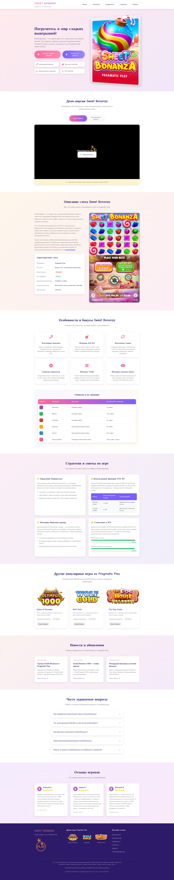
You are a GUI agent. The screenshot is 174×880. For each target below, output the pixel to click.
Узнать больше (43, 624)
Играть (84, 4)
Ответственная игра (118, 852)
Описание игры (117, 838)
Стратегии (123, 4)
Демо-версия (78, 118)
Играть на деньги (75, 54)
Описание (96, 4)
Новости (135, 4)
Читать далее (41, 678)
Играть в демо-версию (49, 54)
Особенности (109, 4)
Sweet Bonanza (70, 250)
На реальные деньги (95, 118)
